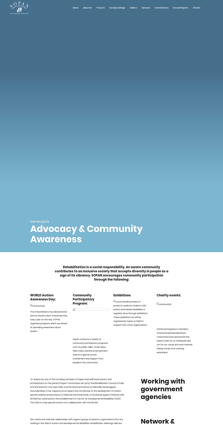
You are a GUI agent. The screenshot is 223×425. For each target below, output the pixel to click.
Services (146, 7)
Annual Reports (180, 7)
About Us (87, 7)
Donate (196, 7)
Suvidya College (117, 7)
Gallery (133, 7)
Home (76, 7)
